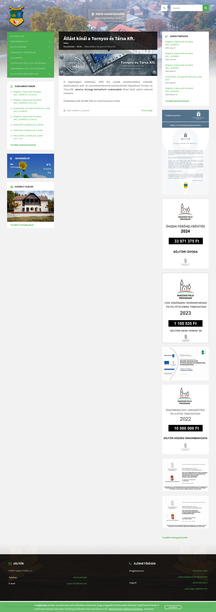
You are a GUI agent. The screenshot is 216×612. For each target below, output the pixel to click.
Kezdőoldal (69, 46)
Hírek (79, 46)
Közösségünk (18, 46)
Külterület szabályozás (24, 130)
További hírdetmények (177, 101)
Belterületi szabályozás (24, 124)
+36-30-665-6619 (199, 582)
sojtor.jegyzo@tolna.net (196, 588)
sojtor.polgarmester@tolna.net (192, 576)
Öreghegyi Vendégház (23, 52)
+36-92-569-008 (80, 577)
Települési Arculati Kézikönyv (28, 63)
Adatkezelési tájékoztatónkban (126, 608)
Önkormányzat (19, 41)
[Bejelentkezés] (164, 8)
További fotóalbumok (21, 224)
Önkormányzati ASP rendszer (28, 68)
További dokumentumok (23, 144)
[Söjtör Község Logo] (17, 16)
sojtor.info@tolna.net (77, 583)
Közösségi (147, 110)
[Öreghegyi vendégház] (30, 206)
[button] (206, 8)
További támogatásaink (174, 537)
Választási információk (24, 73)
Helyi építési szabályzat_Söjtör (28, 135)
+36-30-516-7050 (199, 570)
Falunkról (16, 57)
